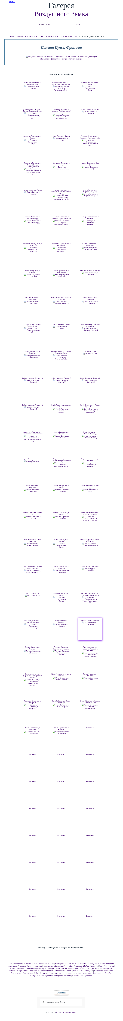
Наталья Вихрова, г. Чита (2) (32, 513)
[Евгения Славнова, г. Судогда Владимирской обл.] (61, 222)
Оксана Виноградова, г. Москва (61, 540)
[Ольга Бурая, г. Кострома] (90, 569)
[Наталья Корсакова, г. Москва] (61, 517)
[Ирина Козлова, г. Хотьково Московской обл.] (61, 357)
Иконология (78, 971)
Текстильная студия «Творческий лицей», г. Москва (90, 649)
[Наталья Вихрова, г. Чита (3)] (90, 168)
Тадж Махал (61, 968)
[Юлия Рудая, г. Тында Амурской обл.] (32, 330)
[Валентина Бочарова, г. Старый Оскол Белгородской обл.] (32, 171)
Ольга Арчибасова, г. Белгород (61, 567)
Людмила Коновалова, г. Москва (90, 460)
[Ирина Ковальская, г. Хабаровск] (32, 356)
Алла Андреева (76, 966)
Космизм (44, 973)
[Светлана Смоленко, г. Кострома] (32, 706)
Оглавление (44, 24)
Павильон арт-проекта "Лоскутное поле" (32, 83)
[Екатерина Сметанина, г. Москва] (90, 222)
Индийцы (94, 966)
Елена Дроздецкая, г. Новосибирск (61, 271)
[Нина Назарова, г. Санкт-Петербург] (32, 544)
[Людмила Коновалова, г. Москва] (90, 464)
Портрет (88, 971)
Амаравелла (48, 966)
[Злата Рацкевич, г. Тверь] (61, 327)
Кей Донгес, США (90, 351)
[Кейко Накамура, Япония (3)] (90, 381)
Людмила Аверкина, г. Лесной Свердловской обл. (61, 460)
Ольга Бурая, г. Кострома (90, 566)
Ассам (69, 971)
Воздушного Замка (61, 14)
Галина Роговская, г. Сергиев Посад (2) (90, 191)
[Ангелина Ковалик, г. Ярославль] (32, 732)
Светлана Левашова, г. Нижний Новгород (32, 621)
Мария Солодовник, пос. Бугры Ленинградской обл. (61, 83)
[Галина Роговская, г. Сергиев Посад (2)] (90, 195)
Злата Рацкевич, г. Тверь (61, 324)
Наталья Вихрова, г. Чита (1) (90, 486)
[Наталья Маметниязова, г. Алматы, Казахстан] (90, 518)
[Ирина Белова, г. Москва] (90, 112)
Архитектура (48, 968)
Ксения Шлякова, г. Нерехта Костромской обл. (90, 702)
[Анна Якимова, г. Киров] (61, 139)
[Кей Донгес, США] (90, 354)
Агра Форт (73, 968)
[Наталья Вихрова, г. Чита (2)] (32, 517)
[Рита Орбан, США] (32, 596)
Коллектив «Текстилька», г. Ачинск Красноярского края (32, 433)
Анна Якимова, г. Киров (61, 136)
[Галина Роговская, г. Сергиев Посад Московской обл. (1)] (61, 197)
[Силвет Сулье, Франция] (90, 623)
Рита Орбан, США (32, 593)
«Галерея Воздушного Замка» (66, 1012)
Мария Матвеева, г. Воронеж (32, 486)
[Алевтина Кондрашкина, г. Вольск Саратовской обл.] (32, 116)
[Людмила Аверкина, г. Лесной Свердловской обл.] (61, 464)
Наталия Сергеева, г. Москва (61, 486)
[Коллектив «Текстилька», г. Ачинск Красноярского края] (32, 438)
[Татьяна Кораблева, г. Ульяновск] (32, 652)
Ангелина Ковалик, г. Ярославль (32, 729)
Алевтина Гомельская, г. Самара (32, 137)
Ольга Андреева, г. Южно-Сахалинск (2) (32, 567)
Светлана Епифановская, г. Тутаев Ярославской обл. (90, 594)
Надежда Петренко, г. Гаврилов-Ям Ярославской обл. (61, 111)
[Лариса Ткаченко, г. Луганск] (32, 462)
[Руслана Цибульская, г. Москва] (61, 599)
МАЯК (12, 2)
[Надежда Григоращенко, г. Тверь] (90, 88)
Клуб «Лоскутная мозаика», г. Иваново (61, 406)
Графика (33, 971)
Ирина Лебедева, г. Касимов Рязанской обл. (90, 325)
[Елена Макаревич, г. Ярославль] (32, 302)
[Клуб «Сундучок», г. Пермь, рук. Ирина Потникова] (90, 411)
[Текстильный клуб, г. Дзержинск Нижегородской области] (32, 682)
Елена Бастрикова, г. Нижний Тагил (90, 244)
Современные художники (20, 963)
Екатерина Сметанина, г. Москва (90, 218)
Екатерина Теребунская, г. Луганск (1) (32, 244)
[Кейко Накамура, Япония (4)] (32, 408)
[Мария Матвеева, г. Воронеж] (32, 490)
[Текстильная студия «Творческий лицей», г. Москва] (90, 654)
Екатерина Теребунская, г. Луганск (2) (61, 244)
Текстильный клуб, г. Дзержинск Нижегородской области (32, 675)
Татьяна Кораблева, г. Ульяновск (32, 648)
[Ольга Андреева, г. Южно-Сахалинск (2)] (32, 571)
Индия (86, 966)
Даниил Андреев (61, 966)
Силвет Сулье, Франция (90, 620)
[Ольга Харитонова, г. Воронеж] (61, 732)
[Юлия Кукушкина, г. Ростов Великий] (61, 679)
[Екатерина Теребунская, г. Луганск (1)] (32, 249)
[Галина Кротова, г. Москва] (32, 193)
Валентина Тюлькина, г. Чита (61, 164)
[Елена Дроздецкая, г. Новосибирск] (61, 275)
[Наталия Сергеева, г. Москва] (61, 490)
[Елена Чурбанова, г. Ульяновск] (90, 302)
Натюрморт (60, 963)
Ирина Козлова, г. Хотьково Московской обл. (61, 352)
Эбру (36, 973)
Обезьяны (20, 968)
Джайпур (96, 968)
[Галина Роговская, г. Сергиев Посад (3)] (32, 222)
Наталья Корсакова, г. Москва (61, 513)
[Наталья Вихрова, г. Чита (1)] (90, 490)
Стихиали (72, 963)
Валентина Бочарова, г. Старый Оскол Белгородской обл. (32, 165)
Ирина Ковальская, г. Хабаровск (32, 352)
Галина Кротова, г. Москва (32, 190)
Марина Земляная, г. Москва (90, 675)
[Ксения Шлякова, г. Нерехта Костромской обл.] (90, 706)
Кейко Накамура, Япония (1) (32, 378)
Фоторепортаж (45, 971)
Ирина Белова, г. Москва (90, 109)
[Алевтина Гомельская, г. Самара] (32, 142)
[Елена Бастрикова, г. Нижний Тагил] (90, 248)
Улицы (12, 968)
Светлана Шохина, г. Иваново (61, 621)
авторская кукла (84, 973)
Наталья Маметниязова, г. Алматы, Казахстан (89, 513)
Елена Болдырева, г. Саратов (32, 271)
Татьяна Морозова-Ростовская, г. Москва (61, 648)
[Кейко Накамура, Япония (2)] (61, 381)
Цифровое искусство (103, 971)
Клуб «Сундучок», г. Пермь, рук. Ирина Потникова (90, 406)
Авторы (79, 24)
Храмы (38, 968)
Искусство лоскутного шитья (32, 36)
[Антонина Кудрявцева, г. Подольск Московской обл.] (90, 142)
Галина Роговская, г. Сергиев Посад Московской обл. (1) (61, 191)
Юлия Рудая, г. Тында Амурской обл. (32, 325)
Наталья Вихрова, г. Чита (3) (90, 164)
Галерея (12, 36)
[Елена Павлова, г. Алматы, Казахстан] (61, 302)
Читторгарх (107, 968)
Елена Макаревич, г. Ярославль (32, 298)
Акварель (22, 966)
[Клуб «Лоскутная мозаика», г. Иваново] (61, 411)
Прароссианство (34, 966)
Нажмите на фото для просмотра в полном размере (61, 59)
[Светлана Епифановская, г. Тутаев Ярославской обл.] (90, 600)
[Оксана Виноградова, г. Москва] (61, 545)
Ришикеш (29, 968)
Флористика (98, 973)
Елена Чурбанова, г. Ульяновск (90, 298)
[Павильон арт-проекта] (32, 87)
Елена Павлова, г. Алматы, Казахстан (61, 298)
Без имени (90, 728)
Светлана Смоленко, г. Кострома (32, 702)
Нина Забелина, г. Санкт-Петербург (61, 702)
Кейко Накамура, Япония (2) (61, 378)
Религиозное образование (22, 973)
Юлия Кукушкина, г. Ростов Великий (61, 675)
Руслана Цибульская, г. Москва (61, 594)
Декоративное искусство (41, 975)
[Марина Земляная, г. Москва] (90, 679)
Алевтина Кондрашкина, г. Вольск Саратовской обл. (32, 110)
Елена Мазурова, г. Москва (90, 271)
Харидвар (103, 966)
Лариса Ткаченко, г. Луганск (32, 459)
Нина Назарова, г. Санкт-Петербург (32, 540)
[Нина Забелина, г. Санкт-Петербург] (61, 706)
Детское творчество (18, 971)
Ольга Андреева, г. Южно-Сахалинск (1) (90, 540)
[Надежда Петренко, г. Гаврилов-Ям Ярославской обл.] (61, 117)
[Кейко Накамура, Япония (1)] (32, 381)
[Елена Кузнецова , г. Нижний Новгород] (90, 437)
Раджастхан (84, 968)
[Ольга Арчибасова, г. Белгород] (61, 571)
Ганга (111, 966)
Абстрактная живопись (43, 963)
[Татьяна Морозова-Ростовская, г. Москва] (61, 653)
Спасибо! (61, 992)
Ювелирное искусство (82, 975)
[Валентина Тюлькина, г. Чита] (61, 168)
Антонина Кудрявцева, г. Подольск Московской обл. (90, 137)
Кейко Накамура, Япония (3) (90, 378)
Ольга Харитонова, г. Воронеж (61, 729)
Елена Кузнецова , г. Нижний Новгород (90, 433)
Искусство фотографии (88, 963)
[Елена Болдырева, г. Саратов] (32, 275)
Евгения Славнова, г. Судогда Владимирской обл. (61, 218)
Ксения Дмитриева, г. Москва (61, 433)
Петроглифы (59, 971)
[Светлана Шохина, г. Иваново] (61, 625)
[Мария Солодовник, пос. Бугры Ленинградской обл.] (61, 88)
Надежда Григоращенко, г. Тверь (89, 83)
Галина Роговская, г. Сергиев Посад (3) (32, 218)
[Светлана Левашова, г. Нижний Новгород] (32, 626)
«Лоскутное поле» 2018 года (63, 36)
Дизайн (108, 973)
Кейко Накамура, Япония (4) (32, 405)
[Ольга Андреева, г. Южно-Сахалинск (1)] (90, 544)
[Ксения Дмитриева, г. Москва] (61, 437)
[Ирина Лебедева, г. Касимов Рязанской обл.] (90, 330)
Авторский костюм (62, 975)
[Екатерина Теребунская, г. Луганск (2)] (61, 249)
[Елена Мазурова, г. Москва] (90, 274)
